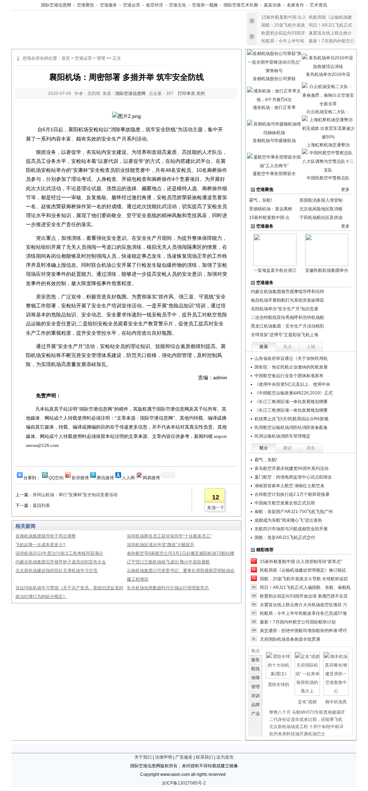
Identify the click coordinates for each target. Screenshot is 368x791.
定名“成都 (307, 701)
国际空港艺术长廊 (241, 5)
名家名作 (295, 5)
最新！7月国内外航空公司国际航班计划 (298, 622)
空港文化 (177, 5)
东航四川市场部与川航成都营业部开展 (291, 528)
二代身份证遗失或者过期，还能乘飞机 (305, 719)
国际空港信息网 (56, 5)
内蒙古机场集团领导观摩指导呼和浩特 (287, 291)
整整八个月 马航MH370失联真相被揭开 (307, 712)
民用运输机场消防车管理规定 (282, 436)
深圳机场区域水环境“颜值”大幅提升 (160, 544)
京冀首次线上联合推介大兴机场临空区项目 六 (303, 604)
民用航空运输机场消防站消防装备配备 (291, 427)
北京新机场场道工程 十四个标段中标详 (306, 726)
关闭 (200, 93)
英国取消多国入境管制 (320, 200)
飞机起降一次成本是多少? (40, 544)
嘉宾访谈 (272, 5)
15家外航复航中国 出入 (283, 17)
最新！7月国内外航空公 (331, 41)
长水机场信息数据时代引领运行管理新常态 (168, 587)
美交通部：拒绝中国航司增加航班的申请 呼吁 (303, 630)
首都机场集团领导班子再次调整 (45, 536)
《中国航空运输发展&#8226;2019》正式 (293, 393)
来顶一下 (215, 507)
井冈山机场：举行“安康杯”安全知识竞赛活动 (75, 494)
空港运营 (131, 5)
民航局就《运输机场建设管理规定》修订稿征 (303, 570)
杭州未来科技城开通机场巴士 (297, 733)
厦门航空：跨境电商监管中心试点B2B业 (293, 477)
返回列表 (41, 505)
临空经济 (154, 5)
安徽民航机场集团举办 (326, 270)
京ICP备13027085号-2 (184, 783)
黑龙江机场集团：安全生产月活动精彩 (287, 326)
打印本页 (186, 93)
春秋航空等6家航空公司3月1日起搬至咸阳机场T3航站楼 (180, 553)
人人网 (128, 477)
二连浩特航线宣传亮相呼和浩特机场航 (287, 317)
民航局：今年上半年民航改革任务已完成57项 (303, 613)
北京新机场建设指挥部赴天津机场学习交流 (56, 570)
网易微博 (151, 477)
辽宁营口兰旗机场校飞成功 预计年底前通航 (168, 561)
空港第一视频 (205, 5)
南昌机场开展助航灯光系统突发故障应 (287, 300)
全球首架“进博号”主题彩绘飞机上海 (284, 334)
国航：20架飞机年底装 (283, 25)
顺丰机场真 (336, 701)
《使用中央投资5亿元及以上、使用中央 (292, 384)
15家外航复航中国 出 (269, 217)
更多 (345, 189)
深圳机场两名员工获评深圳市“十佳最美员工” (169, 536)
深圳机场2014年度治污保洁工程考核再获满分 (59, 553)
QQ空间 (56, 477)
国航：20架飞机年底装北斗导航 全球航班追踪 (304, 578)
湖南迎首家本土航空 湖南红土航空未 (289, 485)
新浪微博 (80, 477)
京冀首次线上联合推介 (330, 33)
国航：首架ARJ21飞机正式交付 (284, 537)
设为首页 (225, 757)
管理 (101, 58)
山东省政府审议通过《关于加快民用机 (291, 358)
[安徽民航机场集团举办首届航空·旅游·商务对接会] (326, 249)
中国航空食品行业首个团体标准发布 (288, 375)
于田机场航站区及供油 (320, 217)
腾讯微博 (105, 477)
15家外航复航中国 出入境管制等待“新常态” (301, 561)
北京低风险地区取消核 (320, 208)
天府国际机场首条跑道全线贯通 (290, 639)
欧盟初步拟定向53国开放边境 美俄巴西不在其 (304, 596)
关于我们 (143, 757)
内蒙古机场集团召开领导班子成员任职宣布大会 (60, 561)
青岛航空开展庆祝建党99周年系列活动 (291, 468)
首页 (65, 58)
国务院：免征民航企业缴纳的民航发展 (291, 367)
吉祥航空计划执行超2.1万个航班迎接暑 (292, 494)
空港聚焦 (85, 5)
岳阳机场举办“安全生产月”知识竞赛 (284, 308)
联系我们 (204, 757)
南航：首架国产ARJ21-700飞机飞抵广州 (293, 511)
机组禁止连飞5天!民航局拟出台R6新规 (291, 418)
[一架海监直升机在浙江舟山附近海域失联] (274, 249)
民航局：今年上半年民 (282, 41)
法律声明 (163, 757)
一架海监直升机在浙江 (274, 270)
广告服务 (184, 757)
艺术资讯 (318, 5)
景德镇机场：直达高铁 (270, 208)
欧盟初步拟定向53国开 (283, 33)
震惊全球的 (278, 684)
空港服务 (108, 5)
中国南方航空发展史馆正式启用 (284, 503)
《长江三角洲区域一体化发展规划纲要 (291, 401)
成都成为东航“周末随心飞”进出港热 (288, 520)
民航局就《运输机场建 (330, 17)
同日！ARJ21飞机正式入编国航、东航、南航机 (305, 587)
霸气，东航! (260, 200)
